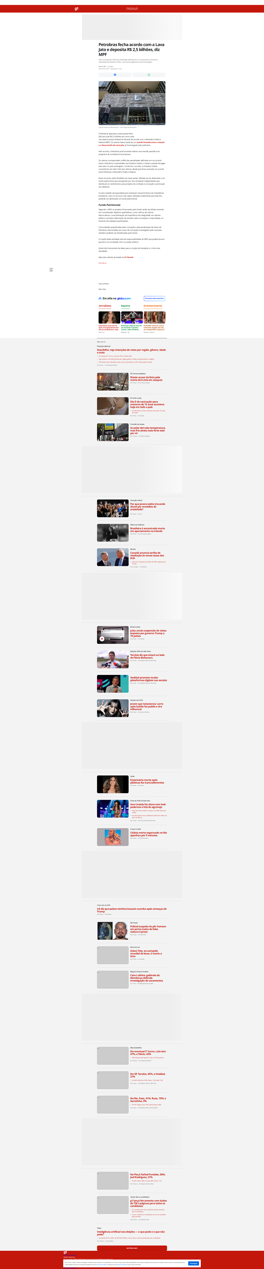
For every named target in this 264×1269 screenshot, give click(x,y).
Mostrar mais (132, 1248)
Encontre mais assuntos (154, 298)
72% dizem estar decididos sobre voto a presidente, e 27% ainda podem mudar (125, 362)
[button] (115, 75)
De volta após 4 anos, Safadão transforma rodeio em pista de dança (149, 816)
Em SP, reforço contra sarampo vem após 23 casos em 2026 (148, 412)
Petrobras (102, 263)
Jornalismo (105, 306)
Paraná (132, 9)
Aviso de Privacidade (101, 1264)
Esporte (125, 306)
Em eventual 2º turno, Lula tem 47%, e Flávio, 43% (115, 356)
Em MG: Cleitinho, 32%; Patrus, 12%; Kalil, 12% (147, 1080)
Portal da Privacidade (121, 1264)
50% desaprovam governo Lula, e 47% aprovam (147, 1058)
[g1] (75, 9)
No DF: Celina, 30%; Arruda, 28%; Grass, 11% (146, 1181)
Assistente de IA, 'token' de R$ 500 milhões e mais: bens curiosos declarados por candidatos (129, 1238)
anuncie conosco (70, 1268)
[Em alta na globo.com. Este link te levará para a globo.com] (124, 298)
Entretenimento (153, 306)
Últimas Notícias (70, 1255)
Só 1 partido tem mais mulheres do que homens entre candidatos (148, 1211)
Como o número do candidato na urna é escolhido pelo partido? (149, 1215)
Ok (51, 270)
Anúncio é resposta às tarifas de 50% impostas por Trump (149, 563)
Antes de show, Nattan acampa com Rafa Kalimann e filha (149, 811)
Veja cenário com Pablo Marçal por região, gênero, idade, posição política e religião (126, 359)
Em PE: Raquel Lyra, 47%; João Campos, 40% (146, 1105)
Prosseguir (193, 1263)
